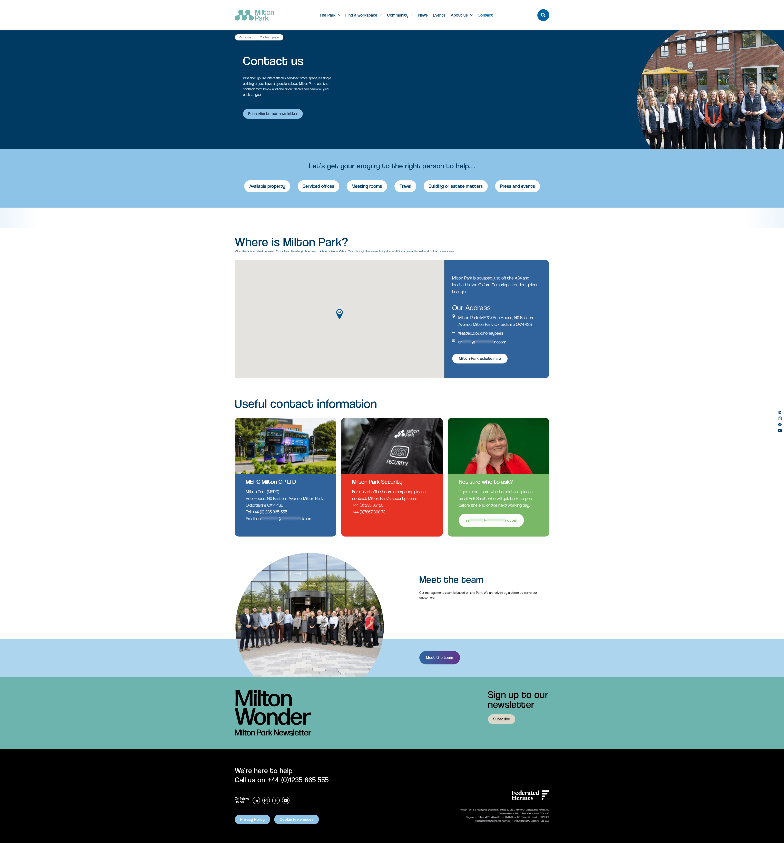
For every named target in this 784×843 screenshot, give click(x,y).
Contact (485, 15)
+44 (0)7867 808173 (368, 511)
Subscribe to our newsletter (273, 113)
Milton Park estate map (480, 358)
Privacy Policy (252, 819)
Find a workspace (361, 15)
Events (439, 15)
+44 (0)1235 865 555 (269, 511)
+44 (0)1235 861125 (367, 505)
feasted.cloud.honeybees (480, 333)
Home (247, 37)
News (423, 15)
